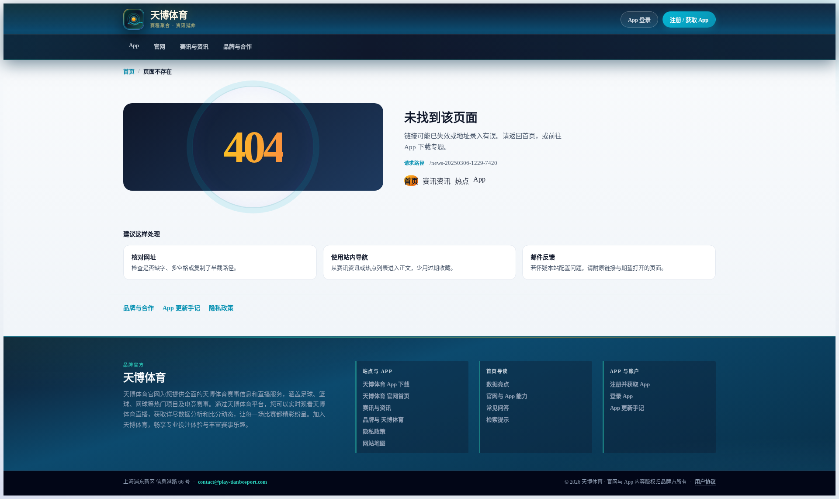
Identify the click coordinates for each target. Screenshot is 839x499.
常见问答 (497, 408)
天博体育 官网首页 (386, 396)
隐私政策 (221, 308)
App (134, 45)
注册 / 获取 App (689, 20)
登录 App (621, 396)
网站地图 (374, 443)
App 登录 (639, 20)
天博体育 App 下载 (386, 384)
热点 (462, 181)
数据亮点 (497, 384)
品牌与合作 (237, 46)
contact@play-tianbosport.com (232, 482)
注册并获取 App (630, 384)
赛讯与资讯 (194, 46)
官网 (159, 46)
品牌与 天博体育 (383, 419)
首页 (129, 71)
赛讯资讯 (437, 181)
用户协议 (705, 482)
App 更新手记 (181, 308)
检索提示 (497, 419)
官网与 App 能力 (506, 396)
